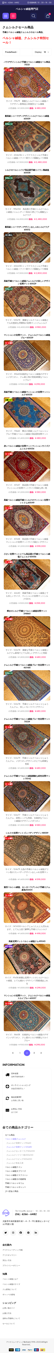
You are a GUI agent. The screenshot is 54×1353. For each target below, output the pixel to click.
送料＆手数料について (11, 1318)
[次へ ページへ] (41, 1053)
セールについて (9, 1323)
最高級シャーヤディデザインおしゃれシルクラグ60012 (27, 228)
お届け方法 (7, 1313)
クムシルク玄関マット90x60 (18, 1143)
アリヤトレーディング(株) (13, 1250)
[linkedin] (36, 1233)
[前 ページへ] (13, 1053)
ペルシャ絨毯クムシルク (15, 1139)
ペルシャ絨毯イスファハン (16, 1175)
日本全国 (14, 1073)
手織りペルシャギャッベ (15, 1187)
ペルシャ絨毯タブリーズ (15, 1171)
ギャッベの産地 (9, 1294)
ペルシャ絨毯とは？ (10, 1279)
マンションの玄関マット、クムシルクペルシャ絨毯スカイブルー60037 (27, 996)
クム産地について (10, 1289)
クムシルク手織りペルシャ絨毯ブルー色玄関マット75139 (27, 720)
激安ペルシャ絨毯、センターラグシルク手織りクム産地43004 (27, 888)
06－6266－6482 (11, 2)
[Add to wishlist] (48, 76)
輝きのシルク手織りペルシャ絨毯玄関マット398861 (27, 612)
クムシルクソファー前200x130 (19, 1155)
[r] (6, 1233)
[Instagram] (13, 1233)
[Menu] (13, 16)
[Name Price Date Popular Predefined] (10, 52)
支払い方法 (7, 1260)
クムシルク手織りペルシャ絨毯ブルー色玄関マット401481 (27, 666)
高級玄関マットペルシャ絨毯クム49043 (27, 941)
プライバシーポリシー (11, 1265)
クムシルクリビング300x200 (19, 1159)
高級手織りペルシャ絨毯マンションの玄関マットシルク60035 (27, 393)
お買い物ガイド (9, 1308)
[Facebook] (21, 1233)
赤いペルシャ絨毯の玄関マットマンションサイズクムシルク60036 (27, 447)
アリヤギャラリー (10, 1255)
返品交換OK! (16, 1097)
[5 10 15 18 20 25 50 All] (46, 52)
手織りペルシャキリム (14, 1183)
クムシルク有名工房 (14, 1163)
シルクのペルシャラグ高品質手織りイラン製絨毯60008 (27, 171)
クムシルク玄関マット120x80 (19, 1147)
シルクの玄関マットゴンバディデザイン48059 (27, 832)
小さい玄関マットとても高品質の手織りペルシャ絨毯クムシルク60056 (27, 555)
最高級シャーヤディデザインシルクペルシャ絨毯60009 (27, 117)
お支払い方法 (16, 1109)
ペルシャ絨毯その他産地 (15, 1179)
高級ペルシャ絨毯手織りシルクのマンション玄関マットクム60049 (27, 501)
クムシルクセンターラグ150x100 (20, 1151)
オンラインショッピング (21, 1085)
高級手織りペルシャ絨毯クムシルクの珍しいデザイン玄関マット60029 (27, 282)
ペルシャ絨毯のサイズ (11, 1284)
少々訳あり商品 (11, 1191)
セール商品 (10, 1135)
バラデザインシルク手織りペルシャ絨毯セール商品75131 (27, 63)
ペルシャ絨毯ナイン (13, 1167)
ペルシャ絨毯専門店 (27, 8)
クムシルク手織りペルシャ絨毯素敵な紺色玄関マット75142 (27, 777)
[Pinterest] (28, 1233)
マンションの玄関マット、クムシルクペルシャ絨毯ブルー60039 (27, 336)
